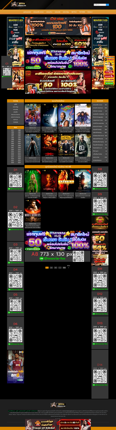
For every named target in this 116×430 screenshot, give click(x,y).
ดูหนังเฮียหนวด (11, 411)
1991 (12, 136)
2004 (19, 143)
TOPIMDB (15, 122)
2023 (12, 162)
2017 (12, 157)
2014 (19, 153)
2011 (12, 151)
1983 (12, 132)
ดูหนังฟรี (28, 411)
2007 (12, 147)
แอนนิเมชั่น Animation (98, 114)
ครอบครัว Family (97, 129)
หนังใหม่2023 (34, 411)
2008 (19, 147)
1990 (19, 134)
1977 (12, 130)
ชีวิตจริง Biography (98, 117)
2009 (12, 149)
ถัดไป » (68, 267)
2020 (19, 158)
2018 (19, 157)
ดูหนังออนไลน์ (27, 12)
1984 (19, 132)
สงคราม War (96, 157)
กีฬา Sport (95, 151)
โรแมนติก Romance (98, 145)
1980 (19, 130)
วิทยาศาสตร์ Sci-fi (97, 148)
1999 (19, 139)
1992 (19, 136)
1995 (12, 138)
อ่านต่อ (58, 419)
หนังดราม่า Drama (97, 126)
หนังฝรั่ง (16, 112)
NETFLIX (74, 12)
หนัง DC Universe (15, 117)
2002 (19, 141)
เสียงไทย (31, 128)
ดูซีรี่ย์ (15, 104)
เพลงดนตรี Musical (98, 139)
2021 (12, 160)
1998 (12, 139)
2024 (19, 162)
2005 (12, 145)
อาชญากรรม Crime (98, 120)
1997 (19, 138)
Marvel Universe (15, 114)
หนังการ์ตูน (66, 12)
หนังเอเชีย (57, 12)
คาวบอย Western (97, 160)
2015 (12, 155)
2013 (12, 153)
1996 (68, 128)
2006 (19, 145)
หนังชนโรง (49, 12)
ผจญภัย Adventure (98, 108)
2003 (12, 143)
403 (64, 268)
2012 (19, 151)
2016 (19, 155)
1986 (12, 134)
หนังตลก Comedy (97, 111)
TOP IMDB (82, 12)
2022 (19, 160)
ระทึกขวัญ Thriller (97, 154)
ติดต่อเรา (90, 12)
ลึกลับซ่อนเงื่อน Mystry (98, 142)
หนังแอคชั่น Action (38, 12)
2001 (12, 141)
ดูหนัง (17, 411)
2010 (19, 149)
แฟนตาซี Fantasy (97, 132)
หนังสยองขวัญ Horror (98, 136)
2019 (12, 158)
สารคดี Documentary (98, 123)
